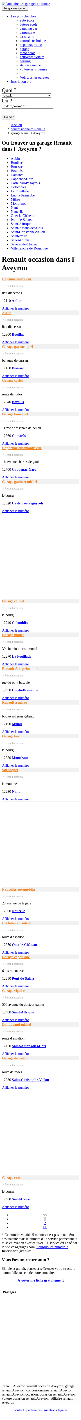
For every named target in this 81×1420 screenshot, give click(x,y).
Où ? (7, 101)
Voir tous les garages (34, 77)
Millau (15, 199)
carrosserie (27, 32)
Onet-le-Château (22, 216)
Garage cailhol (13, 601)
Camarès (17, 175)
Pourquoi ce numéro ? (52, 1247)
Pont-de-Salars (21, 220)
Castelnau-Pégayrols (25, 183)
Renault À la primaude (19, 669)
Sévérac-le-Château (24, 244)
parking (25, 61)
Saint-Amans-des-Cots (27, 228)
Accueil (16, 125)
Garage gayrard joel (17, 347)
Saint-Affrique (21, 224)
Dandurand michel (16, 1024)
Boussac (17, 167)
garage (24, 49)
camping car (28, 28)
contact (19, 1410)
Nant (14, 207)
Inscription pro (21, 81)
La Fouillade (20, 191)
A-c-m (6, 313)
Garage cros (11, 1178)
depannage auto (31, 45)
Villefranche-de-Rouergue (29, 248)
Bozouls (16, 171)
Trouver (9, 117)
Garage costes (12, 380)
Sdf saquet (10, 770)
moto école (27, 53)
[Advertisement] (40, 554)
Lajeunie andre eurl (17, 279)
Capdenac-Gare (22, 179)
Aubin (15, 158)
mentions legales (56, 1410)
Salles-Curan (20, 240)
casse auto (27, 37)
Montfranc (18, 203)
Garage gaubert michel (19, 482)
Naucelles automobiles (19, 889)
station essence (30, 65)
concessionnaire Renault (28, 129)
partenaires (34, 1410)
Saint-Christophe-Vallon (28, 232)
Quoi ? (9, 90)
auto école (27, 20)
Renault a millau (14, 702)
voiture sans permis (33, 69)
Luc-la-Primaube (23, 195)
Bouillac (17, 163)
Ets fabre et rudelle (16, 923)
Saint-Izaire (19, 236)
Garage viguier (13, 991)
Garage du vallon (15, 1058)
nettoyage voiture (32, 57)
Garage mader (13, 635)
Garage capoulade (16, 957)
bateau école (28, 24)
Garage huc (11, 736)
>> (45, 1227)
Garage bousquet (15, 414)
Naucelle (17, 211)
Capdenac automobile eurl (22, 448)
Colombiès (18, 187)
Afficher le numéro (15, 308)
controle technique (33, 41)
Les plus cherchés (23, 16)
